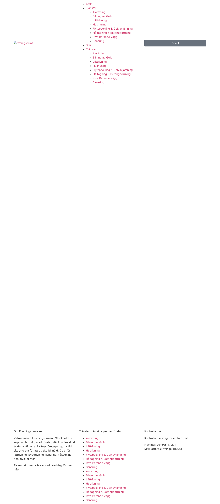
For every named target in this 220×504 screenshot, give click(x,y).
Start (89, 4)
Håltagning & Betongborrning (112, 32)
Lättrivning (100, 20)
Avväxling (99, 12)
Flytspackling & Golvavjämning (113, 28)
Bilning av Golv (102, 16)
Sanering (98, 41)
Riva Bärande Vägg (105, 37)
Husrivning (100, 24)
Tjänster (91, 8)
